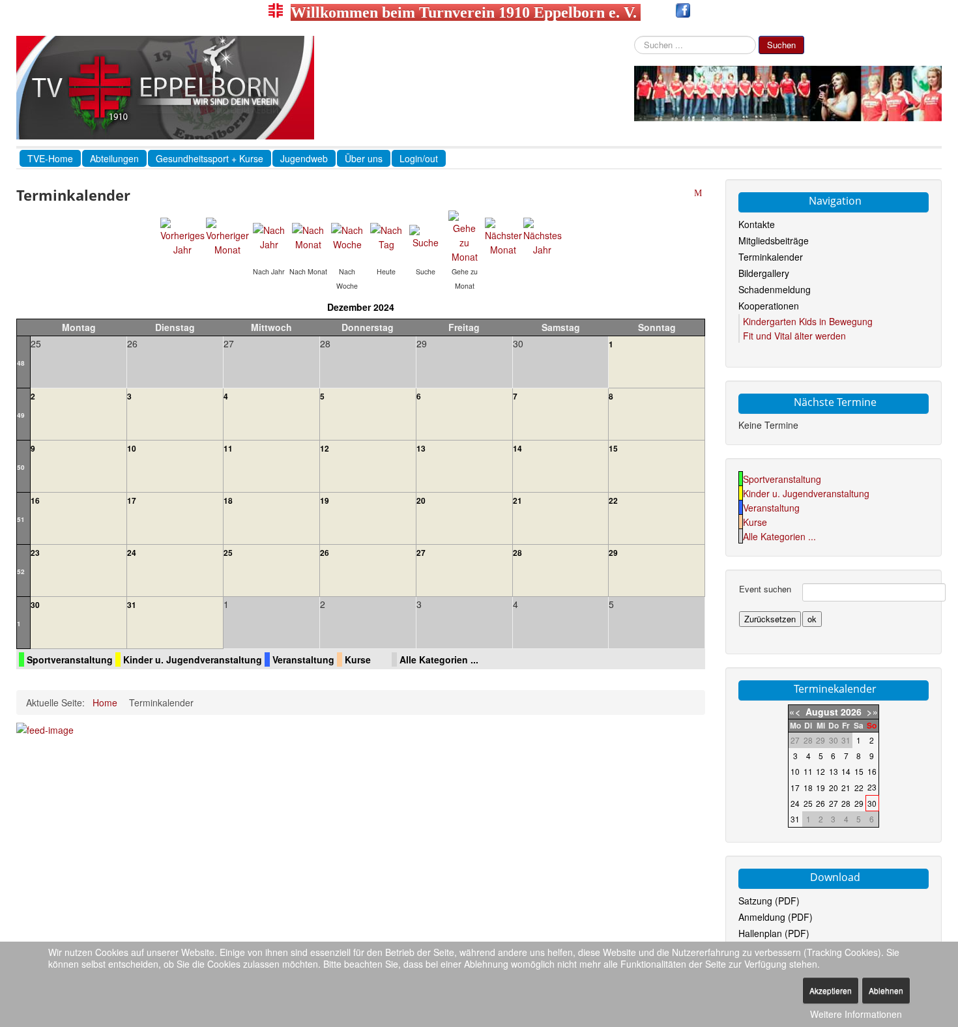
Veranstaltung (303, 659)
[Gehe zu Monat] (464, 235)
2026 (851, 711)
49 (21, 415)
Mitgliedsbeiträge (773, 240)
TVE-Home (50, 158)
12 (324, 448)
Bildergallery (763, 273)
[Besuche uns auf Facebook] (683, 12)
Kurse (358, 659)
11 (228, 448)
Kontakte (756, 224)
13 (421, 448)
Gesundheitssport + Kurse (209, 158)
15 (613, 448)
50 (21, 467)
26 (324, 552)
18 (228, 500)
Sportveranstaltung (70, 659)
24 (131, 552)
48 (21, 363)
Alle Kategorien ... (438, 659)
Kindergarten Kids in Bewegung (808, 321)
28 (517, 552)
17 (131, 500)
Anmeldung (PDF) (775, 916)
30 (35, 605)
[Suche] (425, 235)
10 (131, 448)
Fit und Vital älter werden (794, 335)
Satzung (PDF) (769, 900)
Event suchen (765, 589)
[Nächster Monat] (503, 235)
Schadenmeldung (774, 289)
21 (517, 500)
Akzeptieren (830, 990)
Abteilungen (114, 158)
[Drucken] (686, 193)
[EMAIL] (699, 193)
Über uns (364, 158)
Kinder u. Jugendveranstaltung (192, 659)
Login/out (418, 158)
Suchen (781, 44)
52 (21, 571)
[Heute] (386, 235)
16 (35, 500)
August (822, 711)
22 (613, 500)
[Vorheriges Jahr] (182, 235)
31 (131, 605)
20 (421, 500)
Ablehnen (886, 990)
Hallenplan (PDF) (773, 933)
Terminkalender (770, 256)
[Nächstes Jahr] (542, 235)
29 (613, 552)
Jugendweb (304, 158)
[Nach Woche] (347, 235)
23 (35, 552)
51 (21, 519)
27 (421, 552)
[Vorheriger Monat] (227, 235)
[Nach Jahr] (269, 235)
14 (517, 448)
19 (324, 500)
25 (228, 552)
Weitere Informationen (856, 1013)
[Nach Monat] (308, 235)
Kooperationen (768, 305)
